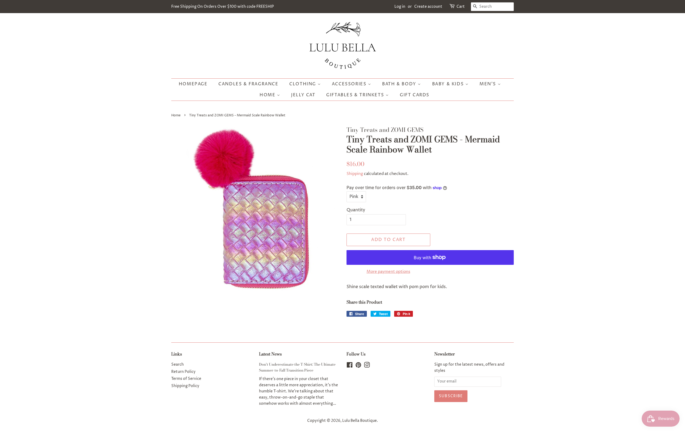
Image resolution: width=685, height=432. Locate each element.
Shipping (355, 174)
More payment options (388, 271)
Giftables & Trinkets (356, 95)
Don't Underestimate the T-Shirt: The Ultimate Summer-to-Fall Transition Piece (297, 367)
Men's (489, 84)
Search (177, 364)
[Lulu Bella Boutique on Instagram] (367, 366)
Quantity (356, 210)
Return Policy (183, 371)
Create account (428, 6)
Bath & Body (400, 84)
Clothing (303, 84)
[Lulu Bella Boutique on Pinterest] (358, 366)
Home (268, 95)
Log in (399, 6)
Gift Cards (414, 95)
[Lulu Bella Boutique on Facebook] (350, 366)
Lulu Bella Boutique (359, 420)
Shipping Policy (185, 386)
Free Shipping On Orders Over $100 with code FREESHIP (222, 6)
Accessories (350, 84)
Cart (460, 6)
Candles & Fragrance (248, 84)
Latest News (270, 354)
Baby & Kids (448, 84)
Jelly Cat (303, 95)
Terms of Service (186, 378)
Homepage (193, 84)
